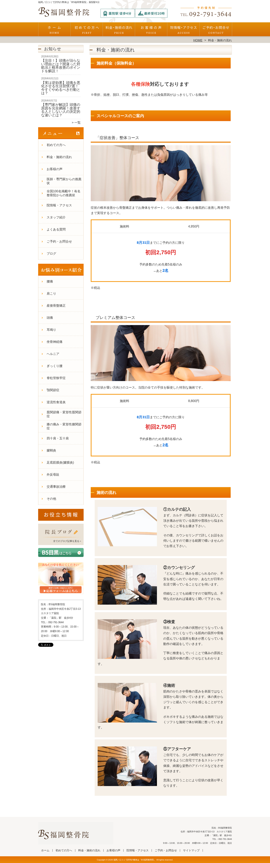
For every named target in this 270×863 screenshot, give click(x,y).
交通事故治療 (56, 486)
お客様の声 (151, 31)
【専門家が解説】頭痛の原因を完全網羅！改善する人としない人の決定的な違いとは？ (60, 110)
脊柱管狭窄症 (56, 378)
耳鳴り (51, 329)
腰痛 (50, 281)
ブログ (51, 253)
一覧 (77, 122)
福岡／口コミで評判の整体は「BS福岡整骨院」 (134, 860)
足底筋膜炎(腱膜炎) (60, 462)
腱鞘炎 (51, 450)
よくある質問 (56, 229)
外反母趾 (53, 474)
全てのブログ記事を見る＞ (67, 541)
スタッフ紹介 (56, 217)
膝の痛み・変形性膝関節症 (64, 426)
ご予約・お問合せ (215, 31)
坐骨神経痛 (54, 341)
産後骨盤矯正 (56, 305)
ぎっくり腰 (54, 366)
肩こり (51, 293)
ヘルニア (53, 354)
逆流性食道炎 (56, 402)
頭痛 (50, 317)
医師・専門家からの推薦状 (64, 181)
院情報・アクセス (183, 31)
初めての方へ (87, 31)
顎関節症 (53, 390)
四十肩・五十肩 (58, 438)
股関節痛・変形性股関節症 (64, 414)
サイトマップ (191, 850)
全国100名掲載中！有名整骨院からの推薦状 (63, 193)
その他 (51, 498)
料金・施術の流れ (119, 31)
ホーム (54, 31)
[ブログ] (61, 536)
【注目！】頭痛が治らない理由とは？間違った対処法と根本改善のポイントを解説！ (60, 66)
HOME (197, 40)
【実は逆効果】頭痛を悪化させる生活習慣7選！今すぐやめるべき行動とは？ (60, 88)
